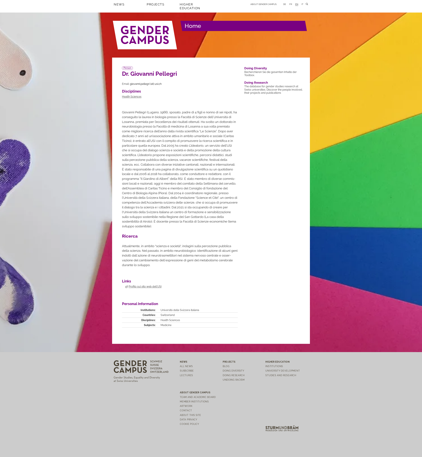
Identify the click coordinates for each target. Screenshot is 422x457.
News (119, 4)
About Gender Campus (263, 4)
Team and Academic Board (198, 397)
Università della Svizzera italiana (180, 310)
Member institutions (194, 401)
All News (186, 366)
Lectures (186, 375)
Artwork (186, 406)
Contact (186, 410)
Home (193, 25)
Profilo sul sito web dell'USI (145, 286)
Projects (155, 4)
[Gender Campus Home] (145, 35)
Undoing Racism (234, 379)
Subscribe (187, 370)
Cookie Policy (189, 424)
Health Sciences (131, 96)
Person (127, 67)
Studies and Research (280, 375)
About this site (190, 415)
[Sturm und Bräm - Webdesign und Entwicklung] (281, 428)
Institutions (274, 366)
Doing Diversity (255, 68)
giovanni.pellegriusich (146, 83)
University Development (282, 370)
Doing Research (256, 82)
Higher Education (190, 6)
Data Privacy (188, 419)
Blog (226, 366)
